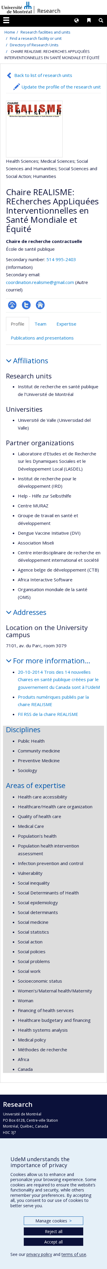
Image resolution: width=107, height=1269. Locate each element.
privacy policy (39, 1254)
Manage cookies (53, 1221)
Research (48, 10)
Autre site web (40, 305)
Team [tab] (40, 324)
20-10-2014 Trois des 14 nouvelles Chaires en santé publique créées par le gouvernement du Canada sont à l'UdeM (59, 679)
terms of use (74, 1254)
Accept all (53, 1242)
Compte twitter (26, 305)
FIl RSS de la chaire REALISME (48, 714)
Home (9, 32)
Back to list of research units (43, 75)
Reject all (53, 1231)
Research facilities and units (45, 32)
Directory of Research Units (34, 45)
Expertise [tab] (66, 324)
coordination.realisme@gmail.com (40, 282)
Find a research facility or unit (36, 38)
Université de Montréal (16, 7)
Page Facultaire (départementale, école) (12, 305)
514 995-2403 (61, 259)
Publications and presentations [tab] (42, 338)
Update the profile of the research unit (61, 87)
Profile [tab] (17, 324)
